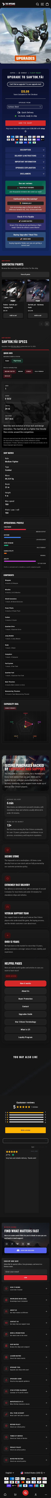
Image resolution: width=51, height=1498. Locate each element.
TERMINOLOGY (27, 203)
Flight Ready (35, 73)
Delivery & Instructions (25, 156)
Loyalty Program (25, 1037)
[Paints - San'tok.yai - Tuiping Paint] (13, 290)
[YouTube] (28, 1244)
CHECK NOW (27, 239)
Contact (25, 1006)
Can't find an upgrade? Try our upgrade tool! (25, 84)
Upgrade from (25, 102)
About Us (25, 991)
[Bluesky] (17, 1244)
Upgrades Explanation (26, 168)
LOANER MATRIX (26, 221)
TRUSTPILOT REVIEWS (26, 188)
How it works (25, 983)
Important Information (25, 162)
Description (25, 150)
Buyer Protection (26, 999)
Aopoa (13, 73)
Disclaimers (25, 174)
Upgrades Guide (25, 1014)
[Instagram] (6, 1244)
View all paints (25, 274)
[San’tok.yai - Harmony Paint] (37, 290)
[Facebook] (12, 1244)
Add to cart (13, 315)
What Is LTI (25, 1029)
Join (25, 1277)
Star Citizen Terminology (25, 1022)
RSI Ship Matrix (16, 346)
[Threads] (23, 1244)
